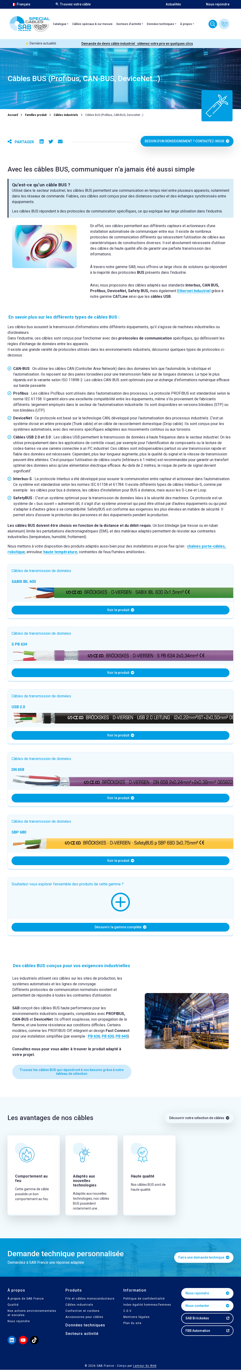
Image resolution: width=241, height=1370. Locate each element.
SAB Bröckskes (197, 1318)
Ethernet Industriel (193, 291)
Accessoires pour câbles (84, 1317)
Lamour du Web (145, 1366)
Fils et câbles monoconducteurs (90, 1298)
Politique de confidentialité (144, 1298)
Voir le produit (118, 610)
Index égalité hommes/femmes (147, 1305)
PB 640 (122, 1036)
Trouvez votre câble (213, 24)
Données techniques (160, 24)
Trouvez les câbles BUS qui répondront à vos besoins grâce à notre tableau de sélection (72, 1072)
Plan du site (132, 1323)
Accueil (13, 115)
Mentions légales (136, 1317)
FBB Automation (197, 1331)
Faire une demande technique (201, 1258)
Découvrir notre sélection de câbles (197, 1118)
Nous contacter (224, 24)
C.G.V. (127, 1311)
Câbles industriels (66, 115)
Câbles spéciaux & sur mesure (92, 24)
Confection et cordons (82, 1311)
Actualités (173, 4)
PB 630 (108, 1036)
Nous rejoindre (217, 4)
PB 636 (94, 1036)
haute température (60, 552)
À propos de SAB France (26, 1298)
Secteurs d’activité (128, 24)
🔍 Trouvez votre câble (73, 4)
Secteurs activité (81, 1334)
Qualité (13, 1305)
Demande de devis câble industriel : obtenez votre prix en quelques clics (137, 43)
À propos (186, 24)
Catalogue (59, 24)
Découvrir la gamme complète (118, 927)
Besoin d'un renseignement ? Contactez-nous (185, 141)
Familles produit (36, 115)
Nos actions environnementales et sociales (32, 1313)
